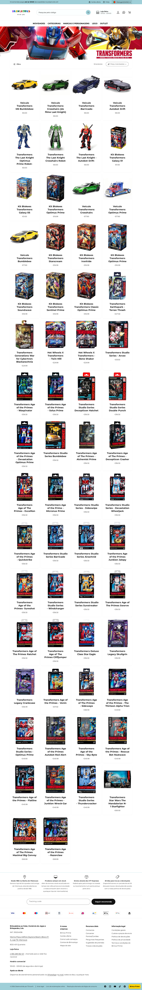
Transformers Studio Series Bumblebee (55, 455)
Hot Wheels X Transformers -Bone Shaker (86, 355)
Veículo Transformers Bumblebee (24, 258)
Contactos (90, 930)
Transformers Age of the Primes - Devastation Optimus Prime (24, 458)
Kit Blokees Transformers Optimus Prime (55, 209)
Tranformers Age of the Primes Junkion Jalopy (117, 556)
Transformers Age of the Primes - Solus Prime (55, 407)
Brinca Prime (65, 933)
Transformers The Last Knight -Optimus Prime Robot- (24, 159)
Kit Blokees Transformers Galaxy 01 (117, 157)
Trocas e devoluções (94, 946)
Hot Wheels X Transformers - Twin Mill (55, 355)
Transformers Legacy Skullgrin (117, 653)
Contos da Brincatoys (69, 942)
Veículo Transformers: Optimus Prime (117, 209)
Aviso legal (40, 986)
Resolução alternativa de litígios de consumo (82, 986)
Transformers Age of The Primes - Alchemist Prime (86, 456)
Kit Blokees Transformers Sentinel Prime (55, 307)
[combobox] (63, 12)
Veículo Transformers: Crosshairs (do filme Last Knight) (55, 107)
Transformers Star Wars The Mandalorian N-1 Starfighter (117, 802)
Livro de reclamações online (55, 986)
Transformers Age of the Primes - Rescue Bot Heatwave (117, 751)
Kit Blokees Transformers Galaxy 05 (24, 209)
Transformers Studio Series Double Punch (117, 407)
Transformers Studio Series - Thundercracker (86, 800)
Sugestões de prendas (95, 943)
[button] (129, 12)
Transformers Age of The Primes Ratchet (24, 653)
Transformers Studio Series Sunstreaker (86, 604)
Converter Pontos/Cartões (92, 934)
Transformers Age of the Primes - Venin (55, 701)
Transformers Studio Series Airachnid (86, 555)
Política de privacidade (121, 940)
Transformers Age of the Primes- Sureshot (24, 605)
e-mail (60, 975)
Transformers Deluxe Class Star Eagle (86, 653)
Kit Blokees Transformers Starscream (55, 258)
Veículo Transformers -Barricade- (86, 106)
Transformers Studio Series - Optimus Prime (25, 751)
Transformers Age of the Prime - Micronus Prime (55, 508)
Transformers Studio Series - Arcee (117, 354)
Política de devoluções (121, 937)
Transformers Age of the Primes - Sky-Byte (86, 751)
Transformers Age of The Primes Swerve (117, 604)
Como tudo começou (69, 939)
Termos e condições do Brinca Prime (121, 944)
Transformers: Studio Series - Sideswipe (86, 506)
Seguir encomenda (103, 902)
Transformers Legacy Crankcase (24, 701)
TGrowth (30, 986)
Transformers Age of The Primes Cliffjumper (55, 654)
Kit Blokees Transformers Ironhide (86, 258)
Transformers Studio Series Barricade (55, 555)
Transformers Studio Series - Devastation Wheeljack (117, 508)
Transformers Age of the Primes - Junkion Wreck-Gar (55, 800)
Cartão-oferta (96, 2)
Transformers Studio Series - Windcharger (55, 605)
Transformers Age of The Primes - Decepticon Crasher (117, 456)
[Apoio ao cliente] (124, 12)
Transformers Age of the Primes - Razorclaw (55, 852)
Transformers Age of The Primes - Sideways (86, 703)
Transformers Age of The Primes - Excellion (24, 508)
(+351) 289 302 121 (17, 954)
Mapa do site (65, 945)
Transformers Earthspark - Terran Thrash (117, 307)
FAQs (107, 2)
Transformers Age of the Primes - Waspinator (24, 407)
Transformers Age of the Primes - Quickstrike (24, 556)
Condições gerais (118, 930)
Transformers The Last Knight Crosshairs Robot (55, 157)
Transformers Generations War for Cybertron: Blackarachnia (24, 357)
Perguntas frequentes (95, 940)
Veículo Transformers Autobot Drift (117, 106)
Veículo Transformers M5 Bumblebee (24, 106)
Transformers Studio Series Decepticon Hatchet (86, 407)
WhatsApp (51, 975)
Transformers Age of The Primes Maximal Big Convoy (24, 852)
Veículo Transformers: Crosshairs (86, 209)
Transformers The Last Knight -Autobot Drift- (86, 157)
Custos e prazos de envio (122, 933)
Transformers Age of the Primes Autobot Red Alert (55, 751)
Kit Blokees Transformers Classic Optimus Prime (86, 307)
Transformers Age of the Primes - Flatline (24, 799)
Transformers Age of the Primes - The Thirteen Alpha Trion (117, 703)
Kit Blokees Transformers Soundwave (24, 307)
